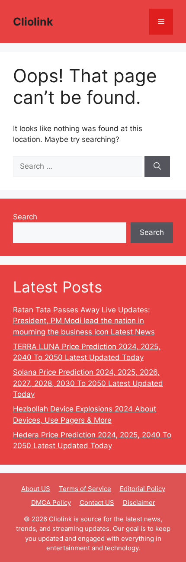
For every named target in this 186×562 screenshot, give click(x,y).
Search (25, 216)
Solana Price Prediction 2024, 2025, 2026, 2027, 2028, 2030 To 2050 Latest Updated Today (88, 383)
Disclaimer (139, 502)
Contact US (97, 502)
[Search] (157, 166)
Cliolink (33, 21)
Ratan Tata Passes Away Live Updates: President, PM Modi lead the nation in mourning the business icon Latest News (84, 320)
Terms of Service (85, 489)
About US (35, 489)
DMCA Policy (51, 502)
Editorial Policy (142, 489)
